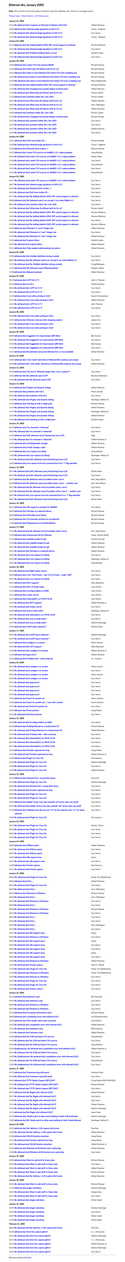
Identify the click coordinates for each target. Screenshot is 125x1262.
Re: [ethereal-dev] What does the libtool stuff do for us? (38, 93)
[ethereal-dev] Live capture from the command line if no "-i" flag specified (46, 463)
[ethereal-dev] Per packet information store (33, 1013)
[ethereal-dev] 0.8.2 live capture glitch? (31, 1232)
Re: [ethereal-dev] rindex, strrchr (28, 607)
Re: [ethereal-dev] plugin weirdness (29, 1200)
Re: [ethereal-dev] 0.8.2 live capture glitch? (33, 1236)
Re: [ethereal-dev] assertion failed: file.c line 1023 (35, 121)
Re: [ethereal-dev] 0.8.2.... (25, 889)
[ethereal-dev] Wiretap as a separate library (33, 511)
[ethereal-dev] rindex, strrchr (27, 595)
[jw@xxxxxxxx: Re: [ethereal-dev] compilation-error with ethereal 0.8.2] (45, 1049)
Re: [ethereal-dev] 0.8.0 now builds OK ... (32, 192)
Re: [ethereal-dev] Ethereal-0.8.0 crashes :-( (33, 188)
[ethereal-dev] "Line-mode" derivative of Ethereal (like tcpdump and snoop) (46, 360)
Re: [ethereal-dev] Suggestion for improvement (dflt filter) (39, 340)
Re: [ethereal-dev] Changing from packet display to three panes (41, 89)
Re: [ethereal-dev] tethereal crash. (29, 1001)
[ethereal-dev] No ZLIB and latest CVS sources (34, 1037)
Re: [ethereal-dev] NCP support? (28, 603)
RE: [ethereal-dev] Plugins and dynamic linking (34, 400)
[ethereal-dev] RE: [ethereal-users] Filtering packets (36, 268)
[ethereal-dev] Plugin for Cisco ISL (29, 758)
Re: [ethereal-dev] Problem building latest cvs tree (36, 53)
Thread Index (14, 16)
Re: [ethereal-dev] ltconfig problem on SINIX (33, 722)
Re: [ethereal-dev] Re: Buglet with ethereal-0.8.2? (35, 1096)
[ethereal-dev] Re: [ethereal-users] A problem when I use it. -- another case (46, 483)
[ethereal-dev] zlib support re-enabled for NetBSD (36, 507)
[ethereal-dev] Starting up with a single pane (33, 404)
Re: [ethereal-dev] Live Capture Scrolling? (32, 555)
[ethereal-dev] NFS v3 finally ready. (29, 587)
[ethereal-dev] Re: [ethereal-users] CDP (31, 376)
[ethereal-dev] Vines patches (27, 710)
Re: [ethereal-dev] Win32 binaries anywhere (33, 1144)
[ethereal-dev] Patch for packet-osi (29, 698)
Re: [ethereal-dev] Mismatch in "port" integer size (35, 232)
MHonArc (28, 1258)
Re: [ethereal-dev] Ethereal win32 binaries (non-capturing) (39, 1152)
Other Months (27, 16)
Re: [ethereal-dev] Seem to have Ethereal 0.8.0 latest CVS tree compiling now (47, 77)
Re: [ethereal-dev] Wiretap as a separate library (35, 551)
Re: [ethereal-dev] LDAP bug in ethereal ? (32, 635)
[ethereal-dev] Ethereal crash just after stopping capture (38, 320)
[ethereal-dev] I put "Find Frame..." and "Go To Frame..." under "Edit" (43, 575)
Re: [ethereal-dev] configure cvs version (31, 651)
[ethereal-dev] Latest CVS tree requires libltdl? (34, 65)
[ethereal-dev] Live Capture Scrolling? (31, 451)
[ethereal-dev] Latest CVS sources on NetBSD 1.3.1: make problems (43, 153)
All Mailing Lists (42, 16)
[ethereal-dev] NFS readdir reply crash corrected (35, 1021)
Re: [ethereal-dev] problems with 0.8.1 (31, 396)
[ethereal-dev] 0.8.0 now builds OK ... (30, 141)
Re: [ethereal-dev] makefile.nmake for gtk (32, 543)
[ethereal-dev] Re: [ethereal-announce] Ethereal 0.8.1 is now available (44, 352)
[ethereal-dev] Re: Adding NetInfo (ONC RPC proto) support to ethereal (45, 45)
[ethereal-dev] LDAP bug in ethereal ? (30, 627)
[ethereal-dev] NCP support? (27, 583)
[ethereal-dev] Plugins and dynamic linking (33, 388)
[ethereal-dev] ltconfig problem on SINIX (32, 591)
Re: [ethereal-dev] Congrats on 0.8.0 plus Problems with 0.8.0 (41, 25)
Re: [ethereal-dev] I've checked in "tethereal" (33, 431)
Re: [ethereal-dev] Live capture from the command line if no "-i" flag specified (47, 495)
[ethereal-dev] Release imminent (28, 272)
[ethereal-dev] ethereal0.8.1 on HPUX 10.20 (33, 599)
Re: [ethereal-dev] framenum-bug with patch (33, 1076)
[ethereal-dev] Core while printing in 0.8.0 (32, 296)
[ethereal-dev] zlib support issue (28, 857)
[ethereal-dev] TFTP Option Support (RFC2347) (35, 1080)
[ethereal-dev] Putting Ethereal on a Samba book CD (37, 726)
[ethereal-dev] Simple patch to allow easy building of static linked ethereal (46, 1116)
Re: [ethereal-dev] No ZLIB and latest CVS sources (36, 1041)
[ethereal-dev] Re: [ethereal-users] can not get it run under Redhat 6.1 (44, 200)
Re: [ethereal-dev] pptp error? (27, 682)
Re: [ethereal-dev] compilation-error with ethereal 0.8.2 (38, 1025)
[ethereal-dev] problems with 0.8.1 (29, 392)
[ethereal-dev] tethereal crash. (27, 997)
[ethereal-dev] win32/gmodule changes (31, 443)
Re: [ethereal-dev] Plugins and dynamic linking (34, 408)
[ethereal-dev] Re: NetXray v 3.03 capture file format (37, 1128)
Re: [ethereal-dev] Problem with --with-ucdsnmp (35, 734)
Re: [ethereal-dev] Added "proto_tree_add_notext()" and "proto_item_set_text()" (48, 806)
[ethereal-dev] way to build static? (29, 611)
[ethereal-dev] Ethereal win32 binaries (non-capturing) (38, 1148)
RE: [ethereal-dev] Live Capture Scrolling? (32, 455)
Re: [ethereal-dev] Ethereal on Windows (31, 901)
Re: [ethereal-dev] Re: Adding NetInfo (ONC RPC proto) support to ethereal (46, 196)
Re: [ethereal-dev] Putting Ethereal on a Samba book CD (38, 730)
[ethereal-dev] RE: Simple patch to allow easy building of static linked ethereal (48, 1120)
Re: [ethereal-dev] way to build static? (31, 619)
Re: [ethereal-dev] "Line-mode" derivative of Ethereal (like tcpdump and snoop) (48, 364)
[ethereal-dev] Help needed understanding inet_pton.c (38, 248)
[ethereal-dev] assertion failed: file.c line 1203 (34, 113)
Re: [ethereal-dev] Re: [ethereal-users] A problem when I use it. (41, 487)
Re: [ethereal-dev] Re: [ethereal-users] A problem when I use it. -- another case (48, 491)
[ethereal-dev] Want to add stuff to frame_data (35, 1160)
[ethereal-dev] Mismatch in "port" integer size (34, 228)
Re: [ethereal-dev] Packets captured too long (33, 754)
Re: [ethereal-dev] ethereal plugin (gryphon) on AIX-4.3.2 (38, 33)
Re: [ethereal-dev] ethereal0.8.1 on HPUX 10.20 (35, 615)
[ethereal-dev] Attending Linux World (30, 515)
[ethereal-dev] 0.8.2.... (24, 881)
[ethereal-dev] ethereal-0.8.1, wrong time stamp (35, 778)
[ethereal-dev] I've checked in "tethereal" (32, 427)
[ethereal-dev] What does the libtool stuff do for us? (37, 69)
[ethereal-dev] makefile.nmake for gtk (30, 539)
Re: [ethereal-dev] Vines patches (28, 714)
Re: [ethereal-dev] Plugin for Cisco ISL (31, 762)
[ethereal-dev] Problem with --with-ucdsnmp (34, 659)
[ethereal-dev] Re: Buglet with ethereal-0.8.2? (34, 1092)
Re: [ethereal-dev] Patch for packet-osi (31, 706)
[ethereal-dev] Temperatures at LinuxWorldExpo (35, 523)
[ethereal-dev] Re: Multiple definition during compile (37, 256)
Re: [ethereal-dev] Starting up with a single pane (35, 420)
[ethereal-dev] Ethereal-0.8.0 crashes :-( (31, 149)
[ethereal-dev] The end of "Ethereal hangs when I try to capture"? (42, 372)
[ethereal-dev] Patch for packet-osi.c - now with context (39, 702)
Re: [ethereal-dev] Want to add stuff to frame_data (36, 1164)
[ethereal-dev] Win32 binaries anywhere (32, 1136)
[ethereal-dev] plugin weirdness (28, 1188)
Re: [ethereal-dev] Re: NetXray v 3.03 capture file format (38, 1132)
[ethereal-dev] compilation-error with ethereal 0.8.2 (37, 1017)
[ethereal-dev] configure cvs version (30, 643)
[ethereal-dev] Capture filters (27, 240)
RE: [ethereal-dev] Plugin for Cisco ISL (31, 825)
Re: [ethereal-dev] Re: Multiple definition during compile (38, 264)
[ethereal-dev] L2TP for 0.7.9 (27, 280)
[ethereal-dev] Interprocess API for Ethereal (33, 535)
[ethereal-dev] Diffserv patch (27, 845)
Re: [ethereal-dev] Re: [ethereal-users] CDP (33, 380)
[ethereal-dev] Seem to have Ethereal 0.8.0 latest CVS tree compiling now (46, 73)
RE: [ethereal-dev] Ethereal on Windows (32, 973)
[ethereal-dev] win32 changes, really (30, 447)
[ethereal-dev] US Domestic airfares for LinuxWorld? (37, 519)
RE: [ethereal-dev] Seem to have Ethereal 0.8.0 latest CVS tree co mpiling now (48, 81)
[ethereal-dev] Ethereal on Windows (30, 893)
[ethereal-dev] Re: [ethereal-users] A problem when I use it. (39, 479)
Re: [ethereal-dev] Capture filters (28, 244)
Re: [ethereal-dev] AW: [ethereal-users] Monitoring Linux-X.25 (41, 459)
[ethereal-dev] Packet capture (27, 865)
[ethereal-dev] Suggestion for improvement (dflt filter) (37, 336)
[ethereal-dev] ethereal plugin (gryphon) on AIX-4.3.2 (37, 29)
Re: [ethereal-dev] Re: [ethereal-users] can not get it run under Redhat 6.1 (46, 260)
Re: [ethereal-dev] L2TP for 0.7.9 (28, 288)
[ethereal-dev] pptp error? (25, 655)
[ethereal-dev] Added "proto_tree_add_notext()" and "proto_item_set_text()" (46, 802)
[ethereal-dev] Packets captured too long (32, 750)
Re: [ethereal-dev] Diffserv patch (28, 849)
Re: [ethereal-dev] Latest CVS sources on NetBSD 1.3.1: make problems (45, 157)
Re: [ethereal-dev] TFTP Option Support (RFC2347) (36, 1084)
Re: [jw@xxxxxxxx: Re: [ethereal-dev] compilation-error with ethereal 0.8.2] (46, 1057)
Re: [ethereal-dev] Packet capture (29, 869)
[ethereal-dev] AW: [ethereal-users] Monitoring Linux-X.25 (39, 436)
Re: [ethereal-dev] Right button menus (31, 571)
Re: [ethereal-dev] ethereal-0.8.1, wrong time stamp (36, 786)
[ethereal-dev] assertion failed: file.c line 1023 (34, 97)
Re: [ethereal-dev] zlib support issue (30, 861)
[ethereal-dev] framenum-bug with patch (32, 1072)
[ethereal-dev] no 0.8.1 (24, 284)
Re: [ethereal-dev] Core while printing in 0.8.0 (34, 300)
